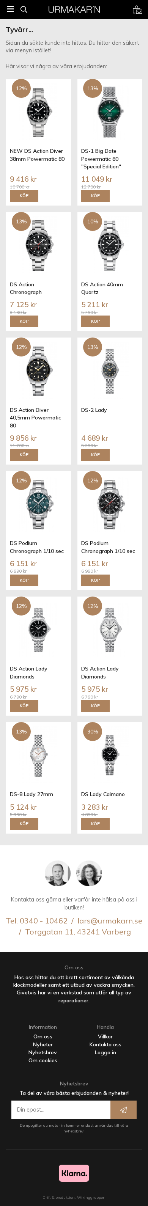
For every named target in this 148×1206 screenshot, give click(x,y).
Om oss (42, 1036)
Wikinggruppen (91, 1197)
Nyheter (43, 1044)
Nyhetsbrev (42, 1052)
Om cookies (42, 1060)
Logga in (105, 1052)
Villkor (105, 1036)
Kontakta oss (105, 1044)
